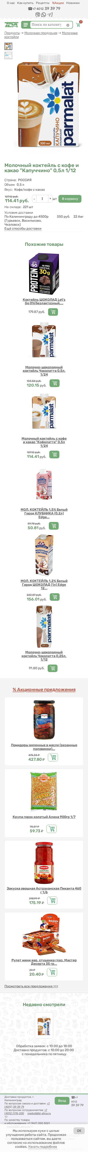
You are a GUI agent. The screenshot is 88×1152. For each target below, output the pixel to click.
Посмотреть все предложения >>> (31, 986)
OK (79, 1131)
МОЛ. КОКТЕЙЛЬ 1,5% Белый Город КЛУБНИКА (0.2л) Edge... (44, 513)
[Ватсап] (43, 16)
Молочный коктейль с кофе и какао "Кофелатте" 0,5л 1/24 (44, 442)
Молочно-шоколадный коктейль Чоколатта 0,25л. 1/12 (44, 656)
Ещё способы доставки (23, 229)
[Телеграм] (50, 16)
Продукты (12, 33)
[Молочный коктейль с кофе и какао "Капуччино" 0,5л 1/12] (8, 46)
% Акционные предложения (44, 689)
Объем (9, 185)
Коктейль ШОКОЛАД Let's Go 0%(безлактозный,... (44, 301)
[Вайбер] (37, 17)
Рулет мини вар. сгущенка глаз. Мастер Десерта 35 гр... (44, 962)
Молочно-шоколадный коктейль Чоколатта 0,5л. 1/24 (44, 370)
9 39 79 (19, 1106)
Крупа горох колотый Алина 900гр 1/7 (44, 817)
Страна (10, 180)
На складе (12, 207)
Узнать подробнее (42, 1147)
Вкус (8, 190)
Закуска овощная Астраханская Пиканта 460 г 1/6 (44, 890)
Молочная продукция (40, 33)
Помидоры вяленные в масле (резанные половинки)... (44, 747)
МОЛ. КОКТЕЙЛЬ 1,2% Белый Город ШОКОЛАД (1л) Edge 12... (44, 584)
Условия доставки (18, 213)
